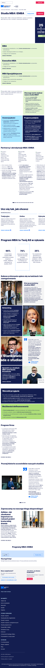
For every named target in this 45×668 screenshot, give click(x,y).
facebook (2, 594)
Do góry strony (38, 554)
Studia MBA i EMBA (5, 627)
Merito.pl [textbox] (3, 2)
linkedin (6, 594)
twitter (11, 594)
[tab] (13, 202)
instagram (15, 594)
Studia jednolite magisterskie (8, 618)
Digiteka (3, 610)
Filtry (6, 554)
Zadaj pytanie (30, 13)
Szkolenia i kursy (5, 629)
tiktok (23, 594)
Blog (2, 646)
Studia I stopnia (5, 615)
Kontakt (3, 649)
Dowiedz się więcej (6, 457)
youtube (19, 594)
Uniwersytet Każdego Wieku (8, 634)
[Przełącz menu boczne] (43, 6)
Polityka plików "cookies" (6, 659)
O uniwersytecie (5, 642)
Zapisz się (40, 2)
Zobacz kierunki (6, 68)
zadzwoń (3, 580)
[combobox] (7, 2)
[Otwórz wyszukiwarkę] (40, 6)
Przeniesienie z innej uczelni (8, 636)
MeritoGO (3, 605)
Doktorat (3, 631)
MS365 (2, 607)
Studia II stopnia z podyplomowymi (9, 622)
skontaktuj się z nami (12, 580)
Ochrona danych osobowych (7, 656)
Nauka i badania (5, 644)
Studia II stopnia (5, 620)
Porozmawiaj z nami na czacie (8, 577)
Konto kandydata (5, 603)
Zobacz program (6, 55)
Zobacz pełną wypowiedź (34, 362)
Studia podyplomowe (6, 625)
